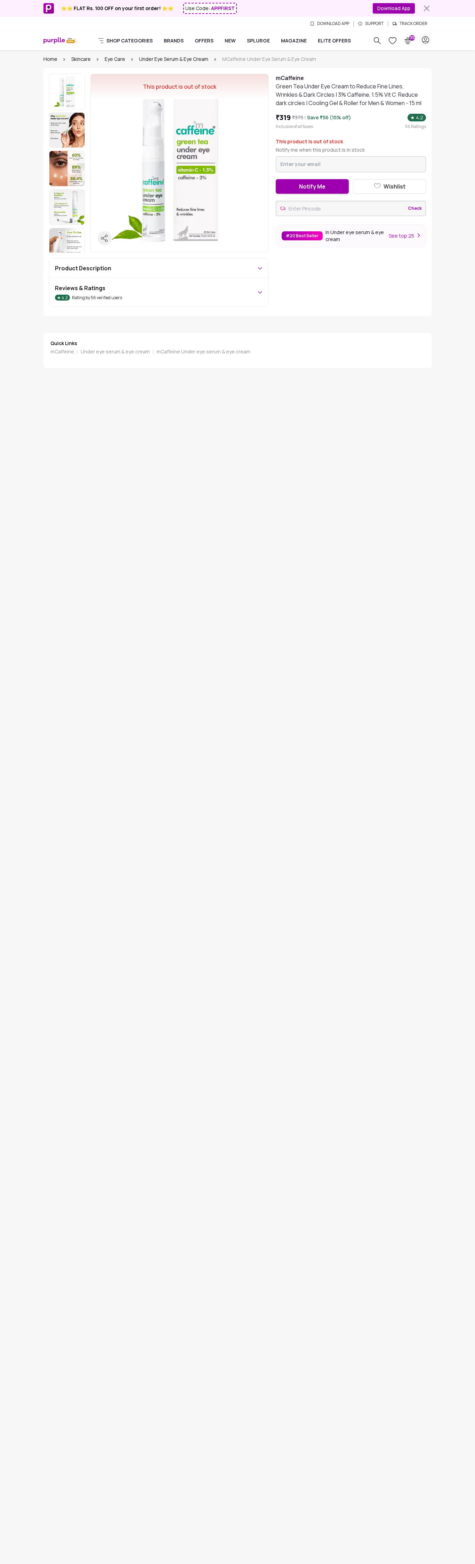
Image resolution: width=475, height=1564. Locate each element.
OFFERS (204, 40)
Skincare (81, 59)
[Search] (377, 41)
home (50, 59)
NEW (230, 40)
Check (415, 208)
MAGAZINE (294, 40)
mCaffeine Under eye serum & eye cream (203, 351)
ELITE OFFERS (334, 40)
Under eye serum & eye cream (173, 59)
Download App (393, 8)
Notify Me (312, 186)
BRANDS (174, 40)
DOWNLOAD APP (333, 23)
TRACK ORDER (413, 23)
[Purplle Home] (54, 40)
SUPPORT (374, 23)
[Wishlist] (392, 41)
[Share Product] (105, 238)
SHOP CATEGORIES (129, 40)
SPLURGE (258, 40)
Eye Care (115, 59)
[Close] (427, 8)
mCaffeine (62, 351)
